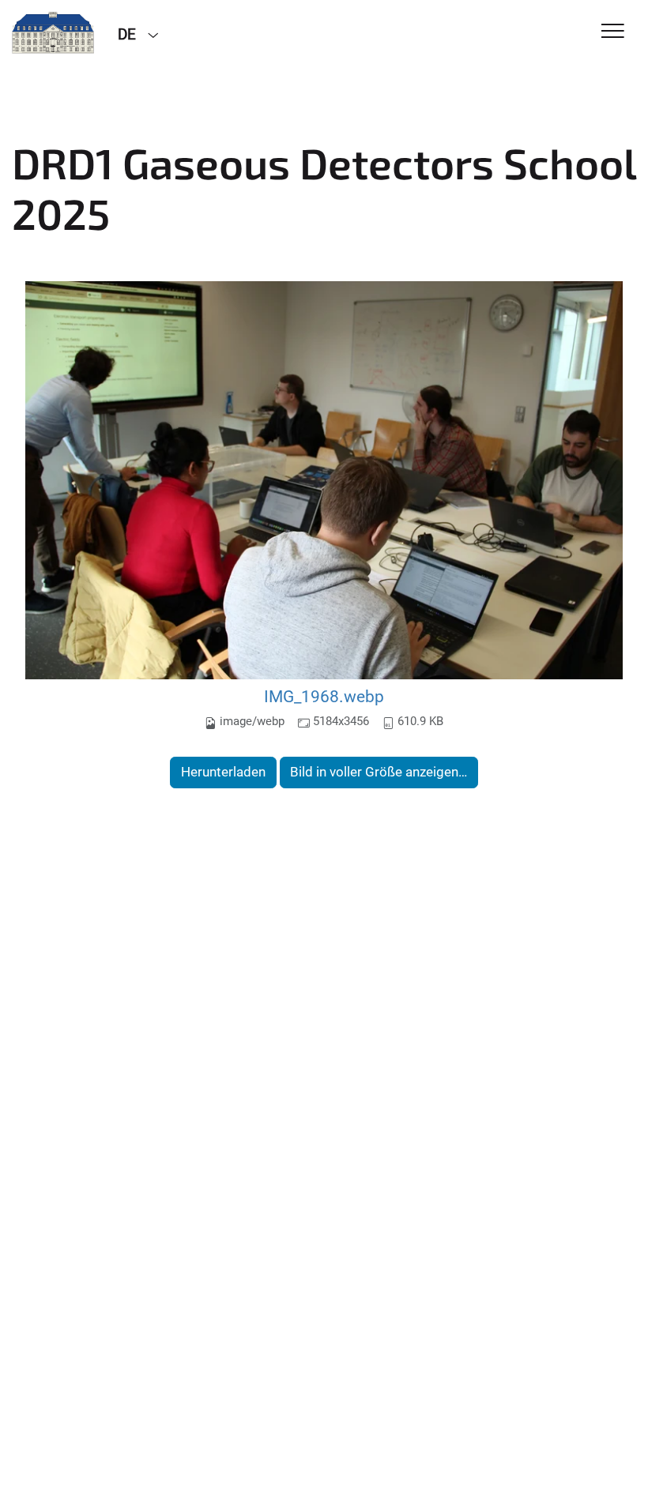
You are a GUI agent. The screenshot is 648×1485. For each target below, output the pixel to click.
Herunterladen (223, 772)
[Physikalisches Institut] (53, 33)
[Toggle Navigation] (612, 32)
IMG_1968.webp (324, 696)
